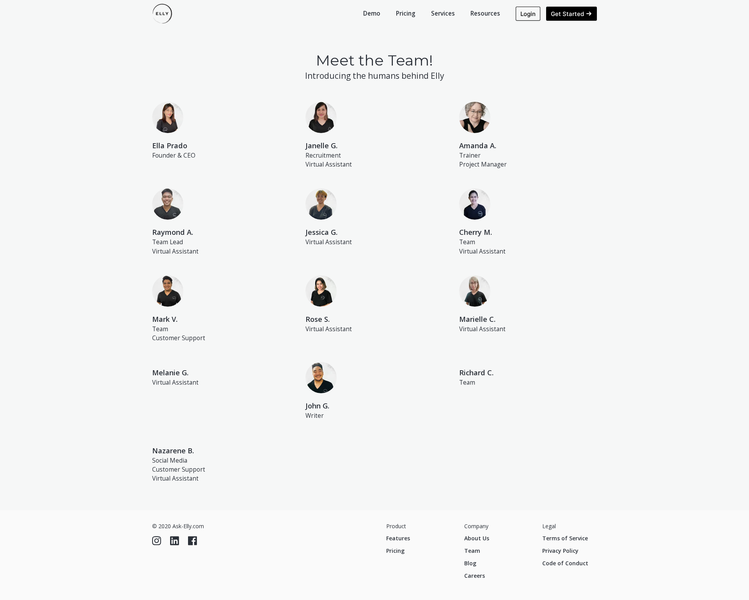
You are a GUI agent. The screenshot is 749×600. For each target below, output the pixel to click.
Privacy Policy (560, 550)
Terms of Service (565, 538)
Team (472, 550)
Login (528, 14)
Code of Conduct (565, 563)
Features (398, 538)
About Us (476, 538)
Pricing (405, 13)
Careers (474, 575)
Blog (470, 563)
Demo (371, 13)
